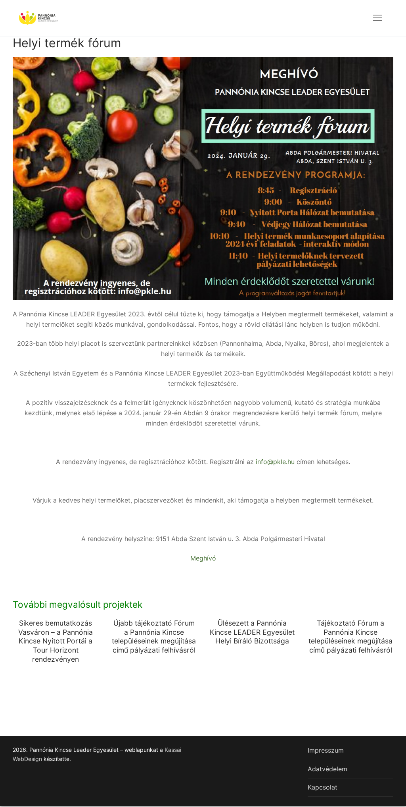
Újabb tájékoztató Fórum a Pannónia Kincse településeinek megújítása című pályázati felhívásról (154, 637)
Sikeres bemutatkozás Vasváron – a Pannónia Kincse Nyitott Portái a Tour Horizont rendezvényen (55, 641)
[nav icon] (377, 18)
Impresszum (326, 750)
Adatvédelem (327, 769)
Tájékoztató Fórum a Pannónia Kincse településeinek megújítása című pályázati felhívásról (350, 637)
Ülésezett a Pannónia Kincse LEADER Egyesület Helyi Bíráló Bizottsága (252, 632)
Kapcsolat (322, 787)
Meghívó (203, 558)
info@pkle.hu (275, 462)
